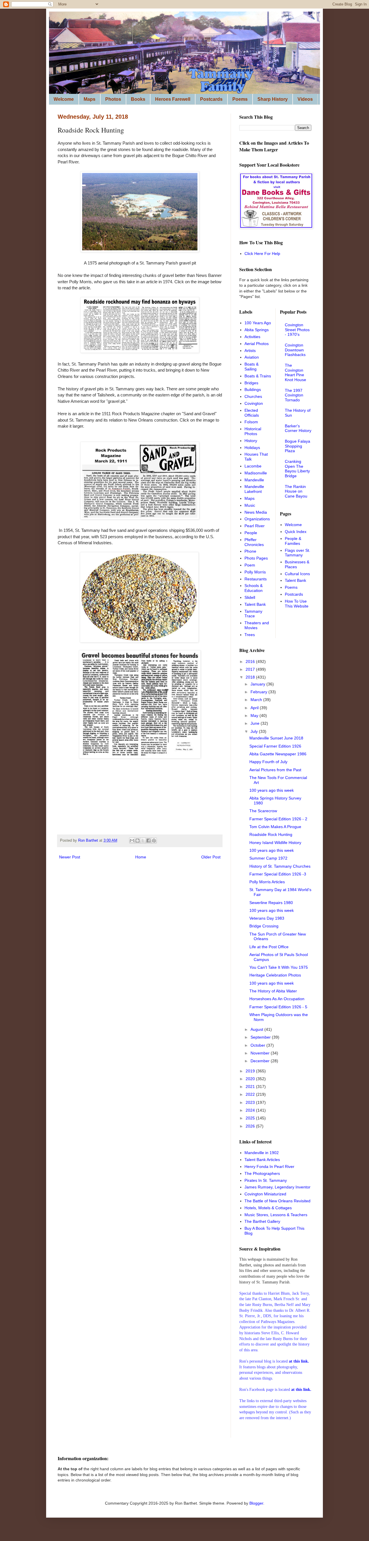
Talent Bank (255, 604)
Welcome (64, 99)
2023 (251, 1102)
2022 (251, 1094)
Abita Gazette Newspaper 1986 (277, 754)
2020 (251, 1078)
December (261, 1061)
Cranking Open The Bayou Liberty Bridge (297, 468)
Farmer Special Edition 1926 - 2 (278, 819)
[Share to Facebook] (148, 840)
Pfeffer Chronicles (254, 542)
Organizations (257, 519)
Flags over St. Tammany (297, 553)
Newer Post (69, 857)
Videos (305, 99)
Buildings (252, 389)
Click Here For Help (262, 253)
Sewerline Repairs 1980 (271, 902)
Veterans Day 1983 (266, 918)
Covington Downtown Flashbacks (295, 350)
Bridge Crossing (263, 926)
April (255, 707)
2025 (251, 1118)
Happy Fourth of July (268, 761)
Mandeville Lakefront (254, 489)
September (261, 1037)
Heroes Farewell (172, 99)
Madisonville (255, 473)
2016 (251, 661)
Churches (253, 396)
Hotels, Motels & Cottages (268, 1207)
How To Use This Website (296, 603)
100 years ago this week (271, 790)
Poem (249, 565)
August (257, 1029)
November (261, 1053)
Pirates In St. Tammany (265, 1180)
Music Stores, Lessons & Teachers (275, 1214)
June (256, 723)
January (258, 684)
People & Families (293, 541)
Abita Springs (256, 329)
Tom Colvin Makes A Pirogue (275, 826)
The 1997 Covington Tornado (294, 395)
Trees (249, 634)
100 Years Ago (257, 323)
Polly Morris (255, 572)
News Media (255, 512)
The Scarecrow (263, 810)
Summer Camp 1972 (268, 858)
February (259, 692)
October (258, 1045)
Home (140, 857)
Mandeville (254, 480)
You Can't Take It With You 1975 (278, 967)
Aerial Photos (256, 343)
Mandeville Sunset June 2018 (276, 738)
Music (249, 505)
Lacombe (252, 466)
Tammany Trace (253, 613)
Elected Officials (251, 413)
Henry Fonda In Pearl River (269, 1166)
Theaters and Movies (256, 625)
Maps (89, 99)
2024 (251, 1110)
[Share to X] (143, 840)
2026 (251, 1126)
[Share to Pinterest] (154, 840)
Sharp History (272, 99)
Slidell (249, 597)
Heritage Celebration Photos (275, 975)
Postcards (211, 99)
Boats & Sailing (251, 366)
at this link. (301, 1389)
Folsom (251, 422)
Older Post (211, 857)
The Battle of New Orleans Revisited (277, 1201)
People (250, 532)
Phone (250, 551)
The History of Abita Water (273, 991)
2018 (251, 677)
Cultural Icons (297, 573)
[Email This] (132, 840)
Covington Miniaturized (265, 1194)
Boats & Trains (257, 376)
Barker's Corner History (298, 428)
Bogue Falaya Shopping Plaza (297, 446)
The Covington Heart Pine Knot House (295, 372)
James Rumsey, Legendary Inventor (277, 1187)
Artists (250, 350)
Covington (253, 403)
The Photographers (262, 1173)
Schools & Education (253, 588)
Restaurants (255, 579)
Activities (252, 336)
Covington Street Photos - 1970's (297, 330)
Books (138, 99)
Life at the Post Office (269, 946)
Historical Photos (252, 431)
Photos (113, 99)
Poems (240, 99)
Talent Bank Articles (262, 1159)
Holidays (252, 447)
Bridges (251, 383)
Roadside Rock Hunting (270, 834)
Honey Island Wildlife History (275, 842)
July (255, 731)
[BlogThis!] (137, 840)
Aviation (251, 357)
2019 (251, 1071)
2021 (251, 1086)
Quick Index (295, 531)
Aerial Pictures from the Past (275, 769)
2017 (251, 669)
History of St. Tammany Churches (279, 866)
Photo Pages (256, 558)
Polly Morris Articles (267, 881)
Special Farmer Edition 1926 (275, 746)
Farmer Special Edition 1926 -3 (277, 874)
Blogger (256, 1503)
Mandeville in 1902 (261, 1152)
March (257, 699)
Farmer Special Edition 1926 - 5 (278, 1007)
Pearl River (254, 525)
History (250, 440)
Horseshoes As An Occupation (276, 998)
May (255, 715)
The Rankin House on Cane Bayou (296, 491)
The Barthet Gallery (262, 1221)
